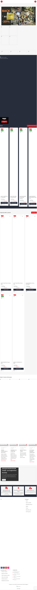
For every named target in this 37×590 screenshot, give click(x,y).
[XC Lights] (31, 52)
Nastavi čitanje (3, 460)
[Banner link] (5, 30)
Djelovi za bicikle (28, 502)
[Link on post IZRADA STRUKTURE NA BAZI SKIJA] (4, 412)
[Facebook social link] (1, 568)
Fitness (27, 508)
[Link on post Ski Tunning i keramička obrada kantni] (32, 412)
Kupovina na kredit (4, 573)
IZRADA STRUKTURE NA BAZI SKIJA (4, 451)
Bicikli (27, 500)
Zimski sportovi (28, 511)
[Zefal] (14, 52)
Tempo (30, 444)
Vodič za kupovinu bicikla (5, 575)
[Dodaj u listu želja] (6, 129)
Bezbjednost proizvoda (5, 580)
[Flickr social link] (8, 568)
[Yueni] (22, 52)
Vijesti (25, 447)
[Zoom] (5, 52)
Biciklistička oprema (29, 504)
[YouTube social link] (6, 568)
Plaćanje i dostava (4, 571)
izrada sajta (18, 588)
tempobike (2, 444)
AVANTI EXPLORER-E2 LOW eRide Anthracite (23, 197)
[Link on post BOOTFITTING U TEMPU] (23, 412)
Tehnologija (3, 447)
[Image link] (7, 532)
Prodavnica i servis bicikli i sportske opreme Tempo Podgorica (18, 584)
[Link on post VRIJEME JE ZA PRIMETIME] (13, 412)
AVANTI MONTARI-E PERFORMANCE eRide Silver (32, 197)
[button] (2, 16)
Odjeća (27, 506)
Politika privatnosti (4, 578)
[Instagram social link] (4, 568)
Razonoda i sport (28, 509)
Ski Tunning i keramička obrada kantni (32, 451)
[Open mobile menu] (1, 1)
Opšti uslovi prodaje (5, 577)
